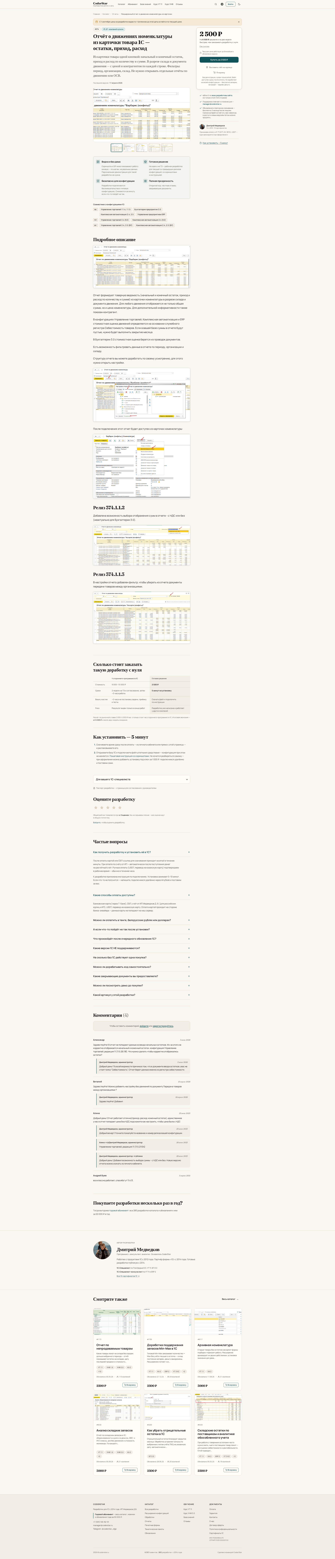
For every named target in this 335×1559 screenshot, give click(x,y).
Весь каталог (230, 1299)
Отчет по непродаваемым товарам (114, 1347)
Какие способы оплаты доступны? (114, 895)
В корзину (221, 73)
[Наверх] (329, 1546)
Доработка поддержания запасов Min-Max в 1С (165, 1347)
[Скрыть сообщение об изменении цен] (239, 22)
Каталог (121, 4)
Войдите (96, 822)
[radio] (95, 807)
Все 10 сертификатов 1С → (128, 1276)
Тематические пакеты (154, 1529)
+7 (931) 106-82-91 (101, 1522)
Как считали (204, 46)
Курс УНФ (169, 4)
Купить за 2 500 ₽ (219, 59)
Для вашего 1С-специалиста (113, 779)
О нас (211, 1521)
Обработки (149, 1517)
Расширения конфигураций (157, 1513)
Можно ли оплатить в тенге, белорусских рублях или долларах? (132, 920)
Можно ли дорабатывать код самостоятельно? (122, 967)
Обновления (150, 1533)
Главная (96, 14)
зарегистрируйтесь (163, 1025)
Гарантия (213, 1513)
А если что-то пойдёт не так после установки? (121, 929)
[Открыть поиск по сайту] (215, 4)
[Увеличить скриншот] (141, 114)
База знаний (145, 4)
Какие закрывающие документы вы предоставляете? (125, 976)
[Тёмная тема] (239, 4)
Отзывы (179, 4)
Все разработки (152, 1509)
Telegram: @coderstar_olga (104, 1529)
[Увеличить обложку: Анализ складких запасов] (117, 1407)
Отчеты (115, 14)
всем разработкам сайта (222, 95)
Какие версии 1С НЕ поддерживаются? (116, 948)
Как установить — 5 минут (215, 142)
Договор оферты (216, 1525)
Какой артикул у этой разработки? (114, 995)
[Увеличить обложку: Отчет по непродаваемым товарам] (117, 1321)
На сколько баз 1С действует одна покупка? (119, 957)
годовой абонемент (119, 1210)
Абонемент (133, 4)
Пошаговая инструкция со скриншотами (129, 756)
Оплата (212, 1509)
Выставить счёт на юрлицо (220, 67)
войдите (144, 1025)
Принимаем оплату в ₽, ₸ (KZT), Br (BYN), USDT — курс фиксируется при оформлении (219, 133)
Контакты (213, 1517)
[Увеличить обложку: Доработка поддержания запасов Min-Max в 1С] (167, 1321)
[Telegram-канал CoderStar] (222, 4)
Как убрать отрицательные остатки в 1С (166, 1432)
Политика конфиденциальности (223, 1529)
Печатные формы (152, 1525)
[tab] (116, 148)
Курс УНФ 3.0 (189, 1513)
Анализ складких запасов (114, 1430)
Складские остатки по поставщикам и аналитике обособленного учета (216, 1434)
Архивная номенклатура (215, 1345)
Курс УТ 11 (157, 4)
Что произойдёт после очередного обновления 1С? (124, 938)
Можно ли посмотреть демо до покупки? (118, 985)
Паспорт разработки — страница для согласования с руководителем (126, 788)
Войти (230, 4)
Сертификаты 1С (216, 1533)
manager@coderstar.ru (212, 104)
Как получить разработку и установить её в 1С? (122, 852)
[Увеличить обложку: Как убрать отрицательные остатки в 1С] (167, 1407)
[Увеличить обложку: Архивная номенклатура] (218, 1321)
